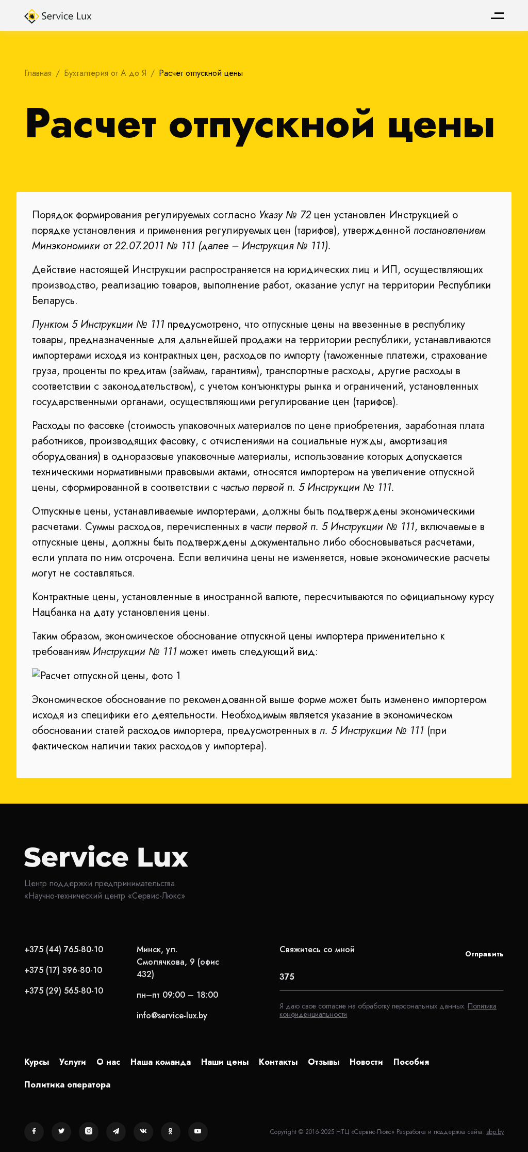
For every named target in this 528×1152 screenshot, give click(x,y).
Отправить (484, 954)
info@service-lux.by (172, 1015)
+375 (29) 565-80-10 (63, 991)
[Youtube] (198, 1132)
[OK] (170, 1132)
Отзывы (323, 1062)
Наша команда (160, 1062)
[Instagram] (88, 1132)
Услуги (72, 1062)
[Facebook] (34, 1132)
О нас (108, 1062)
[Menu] (497, 15)
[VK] (143, 1132)
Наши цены (225, 1062)
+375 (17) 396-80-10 (63, 970)
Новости (366, 1062)
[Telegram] (116, 1132)
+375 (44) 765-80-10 (63, 949)
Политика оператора (67, 1085)
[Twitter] (61, 1132)
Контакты (278, 1062)
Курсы (36, 1062)
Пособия (411, 1062)
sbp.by (495, 1132)
